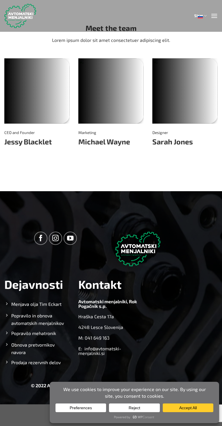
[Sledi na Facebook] (41, 238)
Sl (196, 15)
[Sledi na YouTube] (70, 238)
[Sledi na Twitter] (7, 155)
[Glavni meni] (214, 16)
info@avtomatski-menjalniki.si (99, 351)
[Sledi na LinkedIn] (23, 155)
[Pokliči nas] (15, 155)
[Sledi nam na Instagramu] (55, 238)
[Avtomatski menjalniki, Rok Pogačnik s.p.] (20, 16)
